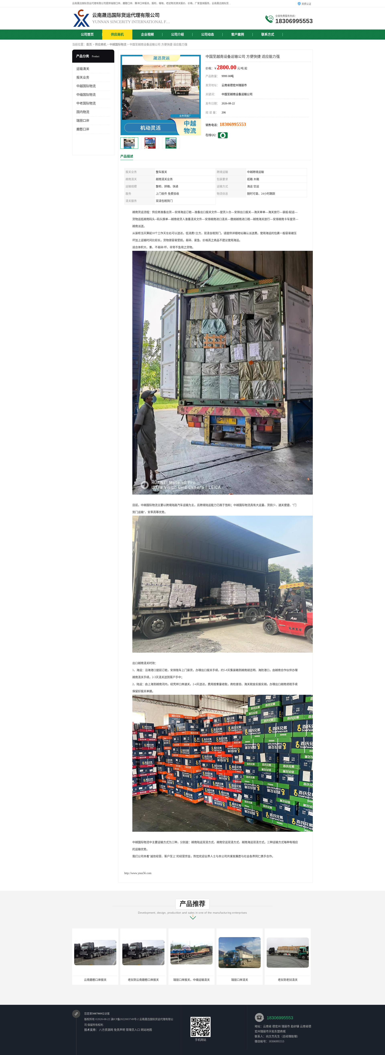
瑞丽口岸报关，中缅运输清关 (143, 979)
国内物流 (82, 112)
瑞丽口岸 (82, 120)
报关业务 (82, 77)
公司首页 (87, 34)
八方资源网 (106, 1029)
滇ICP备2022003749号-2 (125, 1019)
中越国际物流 (117, 44)
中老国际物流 (86, 103)
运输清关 (82, 68)
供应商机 (117, 34)
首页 (89, 44)
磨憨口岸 (82, 129)
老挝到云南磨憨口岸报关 (95, 979)
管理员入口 (133, 1029)
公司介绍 (177, 34)
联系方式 (267, 34)
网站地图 (146, 1029)
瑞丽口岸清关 (191, 979)
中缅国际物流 (86, 94)
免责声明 (119, 1029)
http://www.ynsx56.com (137, 873)
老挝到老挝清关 (239, 979)
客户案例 (237, 34)
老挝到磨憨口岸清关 (287, 979)
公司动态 (207, 34)
